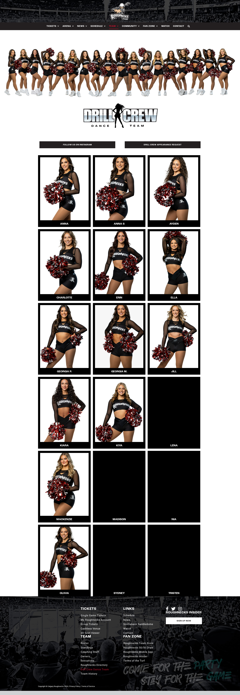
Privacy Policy (74, 686)
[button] (189, 26)
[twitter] (173, 609)
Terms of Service (88, 686)
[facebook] (167, 609)
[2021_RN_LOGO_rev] (54, 607)
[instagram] (180, 609)
